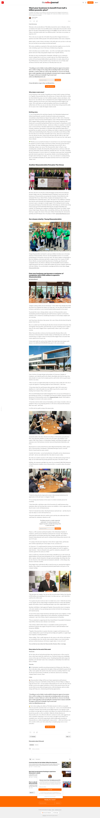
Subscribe (90, 2)
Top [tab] (30, 759)
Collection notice (58, 809)
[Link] (27, 92)
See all (31, 792)
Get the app (55, 812)
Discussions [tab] (38, 759)
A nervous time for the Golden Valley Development (43, 762)
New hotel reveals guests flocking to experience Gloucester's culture (42, 772)
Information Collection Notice (50, 793)
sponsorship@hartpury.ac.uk (63, 213)
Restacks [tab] (36, 744)
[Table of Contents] (1, 409)
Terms (53, 809)
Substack (44, 815)
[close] (61, 775)
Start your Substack (47, 812)
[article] (50, 765)
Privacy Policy (58, 793)
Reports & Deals (54, 397)
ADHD (55, 30)
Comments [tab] (32, 744)
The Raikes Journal (37, 766)
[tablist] (34, 745)
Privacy (49, 809)
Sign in (96, 2)
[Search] (83, 2)
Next (67, 736)
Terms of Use (55, 792)
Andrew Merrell (35, 17)
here (52, 266)
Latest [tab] (33, 759)
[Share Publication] (86, 2)
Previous (33, 736)
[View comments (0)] (34, 21)
